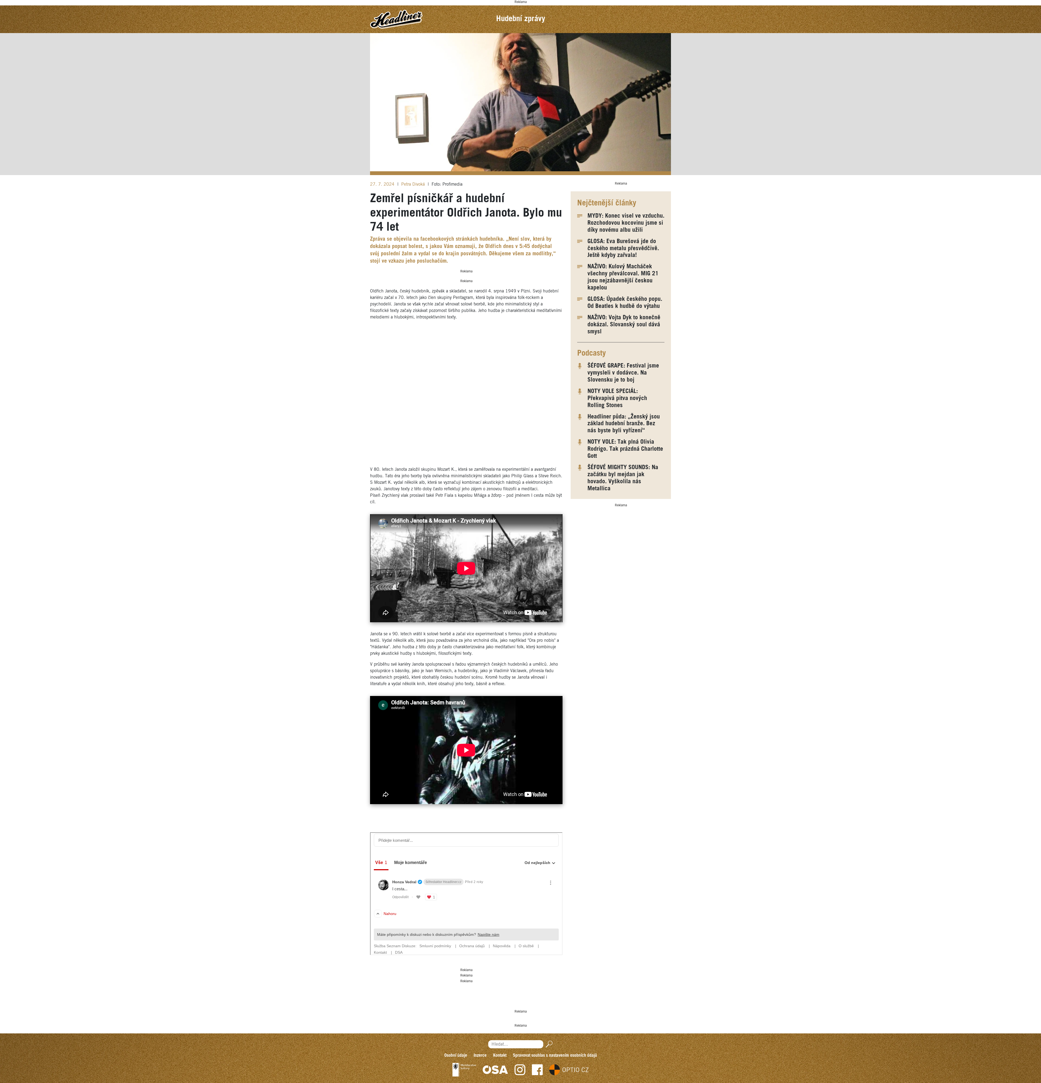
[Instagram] (520, 1069)
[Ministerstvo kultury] (464, 1069)
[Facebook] (537, 1069)
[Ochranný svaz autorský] (495, 1069)
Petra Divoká (413, 184)
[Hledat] (548, 1044)
